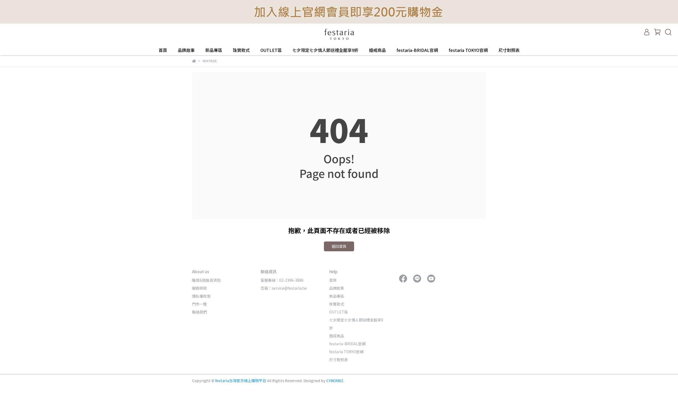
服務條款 (199, 288)
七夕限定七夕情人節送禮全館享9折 (325, 50)
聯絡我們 (199, 312)
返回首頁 (339, 246)
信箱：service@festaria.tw (284, 288)
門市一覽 (199, 304)
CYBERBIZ (335, 380)
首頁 (163, 50)
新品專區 (213, 50)
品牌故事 (186, 50)
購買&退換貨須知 (206, 280)
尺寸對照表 (509, 50)
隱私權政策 (201, 296)
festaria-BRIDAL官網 (417, 50)
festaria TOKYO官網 (468, 50)
